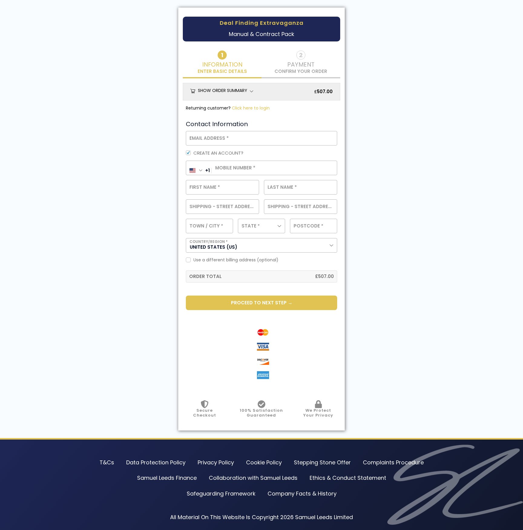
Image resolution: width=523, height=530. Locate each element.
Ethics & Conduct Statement (348, 478)
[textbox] (261, 226)
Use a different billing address (235, 260)
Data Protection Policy (156, 462)
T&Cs (107, 462)
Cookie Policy (264, 462)
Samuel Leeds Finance (167, 478)
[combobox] (261, 226)
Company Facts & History (302, 493)
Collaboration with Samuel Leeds (253, 478)
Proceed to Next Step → (261, 302)
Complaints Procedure (393, 462)
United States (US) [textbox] (213, 247)
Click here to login (251, 108)
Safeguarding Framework (221, 493)
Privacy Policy (216, 462)
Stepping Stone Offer (322, 462)
